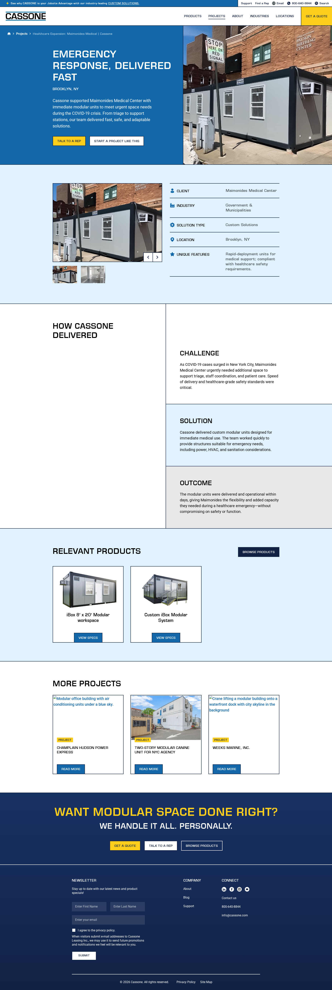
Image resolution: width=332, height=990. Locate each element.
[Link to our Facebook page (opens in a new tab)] (231, 889)
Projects (21, 34)
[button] (246, 3)
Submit (84, 955)
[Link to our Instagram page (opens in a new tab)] (239, 889)
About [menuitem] (237, 16)
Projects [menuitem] (216, 16)
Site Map (206, 982)
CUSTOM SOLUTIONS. (123, 3)
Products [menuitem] (193, 16)
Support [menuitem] (188, 906)
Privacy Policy (186, 982)
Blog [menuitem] (186, 897)
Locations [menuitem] (285, 16)
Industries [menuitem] (259, 16)
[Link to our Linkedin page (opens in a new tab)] (224, 889)
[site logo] (26, 16)
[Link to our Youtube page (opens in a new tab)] (247, 889)
